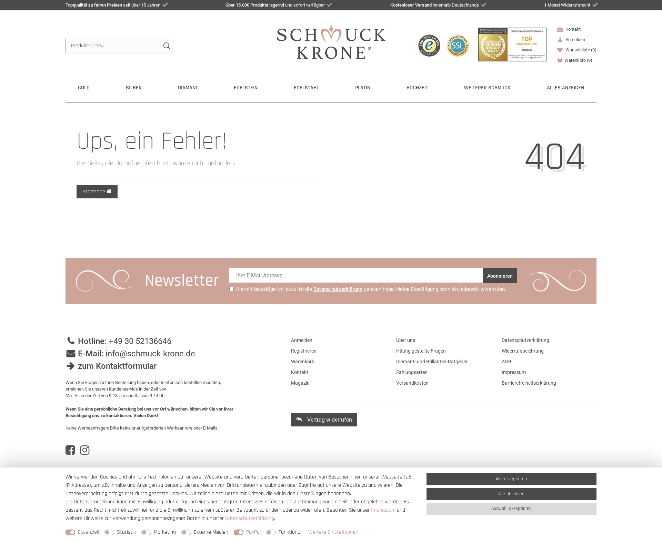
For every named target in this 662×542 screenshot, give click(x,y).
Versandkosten (412, 383)
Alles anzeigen (565, 87)
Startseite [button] (94, 191)
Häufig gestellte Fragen (421, 351)
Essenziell (88, 532)
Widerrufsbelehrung (523, 351)
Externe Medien (211, 532)
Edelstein (246, 87)
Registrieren (304, 351)
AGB (506, 361)
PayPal (253, 532)
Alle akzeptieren (511, 479)
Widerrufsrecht (567, 5)
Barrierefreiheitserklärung (529, 383)
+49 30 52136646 (140, 341)
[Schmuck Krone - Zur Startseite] (331, 41)
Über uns (405, 340)
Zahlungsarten (412, 372)
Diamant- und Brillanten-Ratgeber (432, 361)
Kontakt (572, 29)
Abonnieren (500, 276)
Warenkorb (578, 60)
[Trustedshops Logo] (429, 46)
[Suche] (166, 45)
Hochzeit (417, 87)
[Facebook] (70, 450)
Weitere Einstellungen (333, 532)
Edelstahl (306, 87)
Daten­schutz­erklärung (249, 518)
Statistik (126, 532)
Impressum (514, 372)
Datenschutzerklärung (525, 340)
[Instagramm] (84, 450)
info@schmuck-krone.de (150, 353)
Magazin (300, 383)
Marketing (165, 532)
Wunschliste (580, 49)
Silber (134, 87)
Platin (362, 87)
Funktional (290, 532)
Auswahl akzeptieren (511, 508)
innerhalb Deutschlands (434, 5)
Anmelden (301, 340)
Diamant (188, 87)
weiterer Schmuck (487, 87)
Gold (84, 87)
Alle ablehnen (511, 494)
